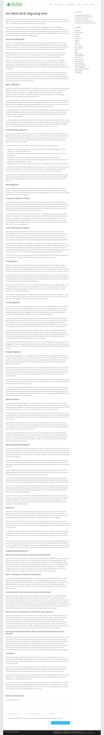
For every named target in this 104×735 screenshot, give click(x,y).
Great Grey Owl (78, 57)
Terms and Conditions (76, 732)
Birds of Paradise (79, 48)
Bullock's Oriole (78, 53)
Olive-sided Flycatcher (80, 65)
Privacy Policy (67, 732)
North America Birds (80, 63)
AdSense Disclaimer (57, 732)
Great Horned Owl (79, 59)
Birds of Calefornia (79, 46)
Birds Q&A (77, 49)
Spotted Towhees (79, 70)
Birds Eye (77, 42)
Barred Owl (77, 30)
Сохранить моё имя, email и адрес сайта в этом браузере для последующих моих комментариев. (35, 718)
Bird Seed (77, 40)
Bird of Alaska (78, 38)
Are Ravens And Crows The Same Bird (84, 21)
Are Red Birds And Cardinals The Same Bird (85, 23)
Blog (76, 51)
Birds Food (77, 44)
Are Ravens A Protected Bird (81, 19)
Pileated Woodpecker (80, 67)
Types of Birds (78, 72)
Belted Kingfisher (79, 32)
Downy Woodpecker (80, 55)
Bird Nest (77, 36)
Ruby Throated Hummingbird (82, 69)
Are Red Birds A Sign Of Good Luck (83, 15)
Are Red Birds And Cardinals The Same (84, 17)
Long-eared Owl (78, 61)
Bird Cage (77, 34)
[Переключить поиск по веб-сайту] (98, 4)
